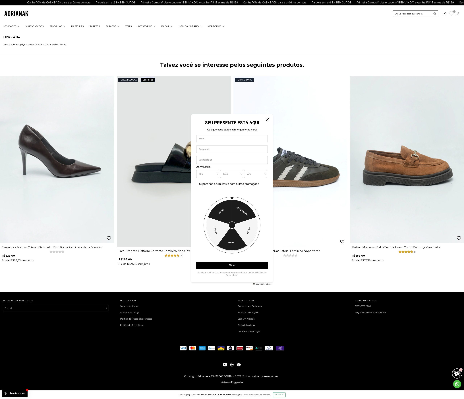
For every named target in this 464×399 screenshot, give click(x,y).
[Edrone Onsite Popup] (232, 199)
